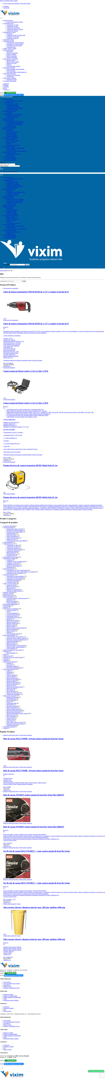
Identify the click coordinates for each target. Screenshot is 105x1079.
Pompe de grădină (11, 54)
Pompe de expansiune (12, 53)
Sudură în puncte (11, 533)
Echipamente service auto (13, 617)
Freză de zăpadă (11, 676)
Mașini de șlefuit (11, 60)
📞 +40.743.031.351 (10, 92)
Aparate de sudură (8, 20)
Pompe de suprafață (12, 56)
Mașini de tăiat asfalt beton (13, 712)
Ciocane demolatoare (12, 613)
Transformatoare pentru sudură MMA (16, 540)
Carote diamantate (8, 542)
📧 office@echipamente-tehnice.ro (13, 95)
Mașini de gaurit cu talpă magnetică (16, 628)
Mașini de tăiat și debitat (13, 61)
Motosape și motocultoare (13, 589)
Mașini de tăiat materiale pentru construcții (17, 713)
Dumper (9, 673)
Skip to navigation (4, 0)
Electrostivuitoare (11, 653)
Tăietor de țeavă (7, 656)
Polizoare (9, 64)
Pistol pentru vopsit (8, 595)
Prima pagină (3, 270)
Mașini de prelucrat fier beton (14, 710)
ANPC (5, 999)
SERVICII (6, 83)
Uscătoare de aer (11, 555)
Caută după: (6, 264)
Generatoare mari (11, 47)
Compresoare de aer (8, 23)
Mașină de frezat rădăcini (13, 679)
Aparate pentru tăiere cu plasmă (15, 22)
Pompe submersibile (12, 57)
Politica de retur (7, 986)
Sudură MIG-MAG (12, 535)
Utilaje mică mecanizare (9, 73)
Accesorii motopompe (9, 526)
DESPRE (5, 85)
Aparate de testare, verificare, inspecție (16, 638)
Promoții (5, 607)
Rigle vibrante (10, 721)
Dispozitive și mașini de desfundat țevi (16, 639)
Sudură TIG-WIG (11, 539)
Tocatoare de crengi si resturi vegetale (13, 657)
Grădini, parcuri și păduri (9, 48)
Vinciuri (5, 728)
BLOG (5, 88)
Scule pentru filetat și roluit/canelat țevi (17, 72)
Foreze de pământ (11, 675)
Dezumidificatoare (11, 698)
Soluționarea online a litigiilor (11, 1000)
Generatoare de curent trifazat (14, 45)
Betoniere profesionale (12, 697)
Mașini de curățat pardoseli (13, 566)
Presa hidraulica (7, 605)
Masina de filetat (11, 642)
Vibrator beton (10, 76)
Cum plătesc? (6, 985)
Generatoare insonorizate (9, 81)
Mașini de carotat (11, 644)
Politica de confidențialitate (10, 996)
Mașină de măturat (11, 681)
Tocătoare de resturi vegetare (14, 591)
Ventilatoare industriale (9, 726)
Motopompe (10, 51)
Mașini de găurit (11, 626)
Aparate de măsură (11, 610)
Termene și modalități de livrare (11, 988)
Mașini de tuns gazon (12, 586)
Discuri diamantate (11, 700)
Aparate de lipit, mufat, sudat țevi (15, 636)
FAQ (4, 1009)
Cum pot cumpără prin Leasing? (11, 983)
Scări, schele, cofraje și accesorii (15, 722)
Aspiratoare (10, 33)
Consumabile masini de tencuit (11, 557)
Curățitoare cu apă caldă (13, 36)
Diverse (9, 701)
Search (5, 263)
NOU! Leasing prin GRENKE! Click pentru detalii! (16, 3)
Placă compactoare (11, 691)
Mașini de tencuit (11, 715)
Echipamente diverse (12, 616)
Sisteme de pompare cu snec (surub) (12, 650)
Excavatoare (10, 664)
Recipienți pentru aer (12, 554)
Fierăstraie (9, 619)
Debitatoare (10, 672)
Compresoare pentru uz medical (15, 29)
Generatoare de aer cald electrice (15, 573)
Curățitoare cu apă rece (12, 38)
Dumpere (9, 663)
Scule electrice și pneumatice (10, 59)
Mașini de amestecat (12, 622)
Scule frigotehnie (11, 70)
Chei (8, 611)
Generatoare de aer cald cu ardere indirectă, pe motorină (21, 571)
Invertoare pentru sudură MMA (15, 532)
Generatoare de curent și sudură (15, 44)
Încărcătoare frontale (12, 666)
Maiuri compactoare (12, 678)
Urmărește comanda (8, 1008)
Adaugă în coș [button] (7, 366)
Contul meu (6, 7)
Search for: (3, 162)
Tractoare (5, 659)
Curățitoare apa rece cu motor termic (16, 35)
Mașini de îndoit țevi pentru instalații (16, 645)
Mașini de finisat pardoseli (13, 709)
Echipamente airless (12, 703)
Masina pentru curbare (12, 620)
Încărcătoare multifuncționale (14, 667)
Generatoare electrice (8, 41)
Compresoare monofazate (13, 28)
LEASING (6, 86)
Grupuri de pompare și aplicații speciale (17, 598)
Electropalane (10, 704)
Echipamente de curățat (9, 32)
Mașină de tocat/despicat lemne (15, 687)
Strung (5, 654)
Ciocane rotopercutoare (13, 614)
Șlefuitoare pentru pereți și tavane (15, 723)
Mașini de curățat (11, 625)
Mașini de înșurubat (12, 629)
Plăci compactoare (11, 716)
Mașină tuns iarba (11, 688)
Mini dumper (10, 690)
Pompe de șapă (10, 719)
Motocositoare (10, 588)
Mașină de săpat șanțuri (13, 682)
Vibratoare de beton (12, 79)
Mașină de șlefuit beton (13, 684)
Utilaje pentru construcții (9, 78)
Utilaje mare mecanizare (9, 661)
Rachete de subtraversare (13, 692)
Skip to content (14, 0)
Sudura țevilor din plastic (13, 537)
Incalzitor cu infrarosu (9, 592)
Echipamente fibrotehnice (13, 641)
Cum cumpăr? (7, 982)
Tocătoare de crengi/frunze (13, 75)
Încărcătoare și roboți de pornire (15, 530)
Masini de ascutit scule (12, 623)
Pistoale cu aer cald (11, 63)
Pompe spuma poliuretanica (10, 604)
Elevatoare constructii (12, 706)
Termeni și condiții (8, 994)
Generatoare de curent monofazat (15, 42)
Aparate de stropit (11, 585)
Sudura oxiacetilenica (12, 536)
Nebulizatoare (10, 567)
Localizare (6, 6)
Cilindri (8, 670)
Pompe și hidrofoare (8, 50)
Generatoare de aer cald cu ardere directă (17, 570)
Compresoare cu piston (12, 25)
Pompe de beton (11, 718)
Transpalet (6, 660)
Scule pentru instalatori (9, 67)
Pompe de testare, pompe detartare (15, 69)
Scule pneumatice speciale (13, 66)
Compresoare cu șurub (12, 26)
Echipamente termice (8, 39)
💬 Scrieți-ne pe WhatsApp (96, 1071)
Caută (27, 264)
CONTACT (6, 89)
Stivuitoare (6, 651)
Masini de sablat (7, 594)
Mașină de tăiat (10, 685)
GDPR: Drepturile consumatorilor (12, 997)
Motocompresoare (11, 552)
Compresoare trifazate (12, 30)
